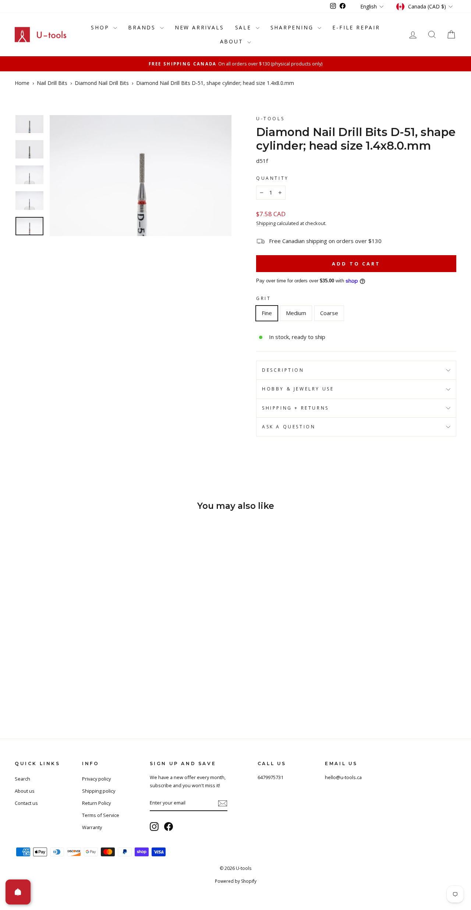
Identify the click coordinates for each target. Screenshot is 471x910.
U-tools (270, 118)
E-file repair (356, 27)
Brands (143, 27)
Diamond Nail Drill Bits (102, 82)
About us (25, 791)
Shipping (266, 223)
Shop (101, 27)
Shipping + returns (295, 408)
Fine (267, 313)
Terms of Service (100, 815)
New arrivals (199, 27)
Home (22, 82)
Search (22, 778)
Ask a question (288, 427)
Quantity (272, 178)
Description (283, 370)
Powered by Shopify (235, 881)
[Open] (18, 891)
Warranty (92, 827)
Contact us (26, 803)
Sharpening (293, 27)
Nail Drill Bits (52, 82)
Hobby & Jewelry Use (298, 389)
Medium (296, 313)
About (233, 41)
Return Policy (96, 803)
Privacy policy (96, 778)
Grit (263, 298)
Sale (244, 27)
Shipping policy (98, 791)
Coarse (329, 313)
